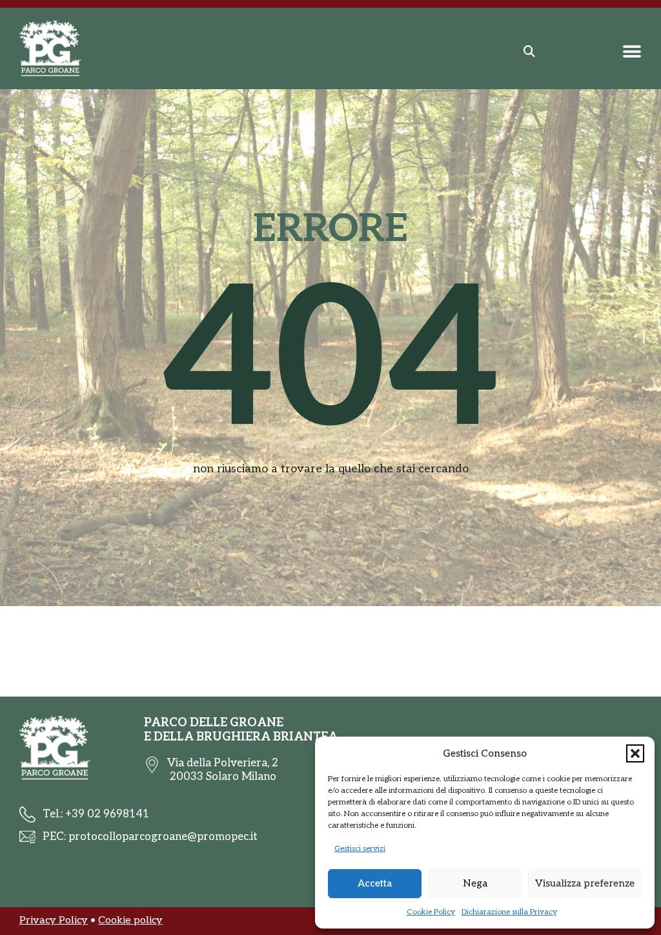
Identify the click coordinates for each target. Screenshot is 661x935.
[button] (635, 753)
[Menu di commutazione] (632, 51)
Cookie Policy (431, 912)
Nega (475, 883)
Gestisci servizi (359, 849)
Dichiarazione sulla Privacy (509, 912)
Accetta (375, 883)
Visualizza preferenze (585, 883)
